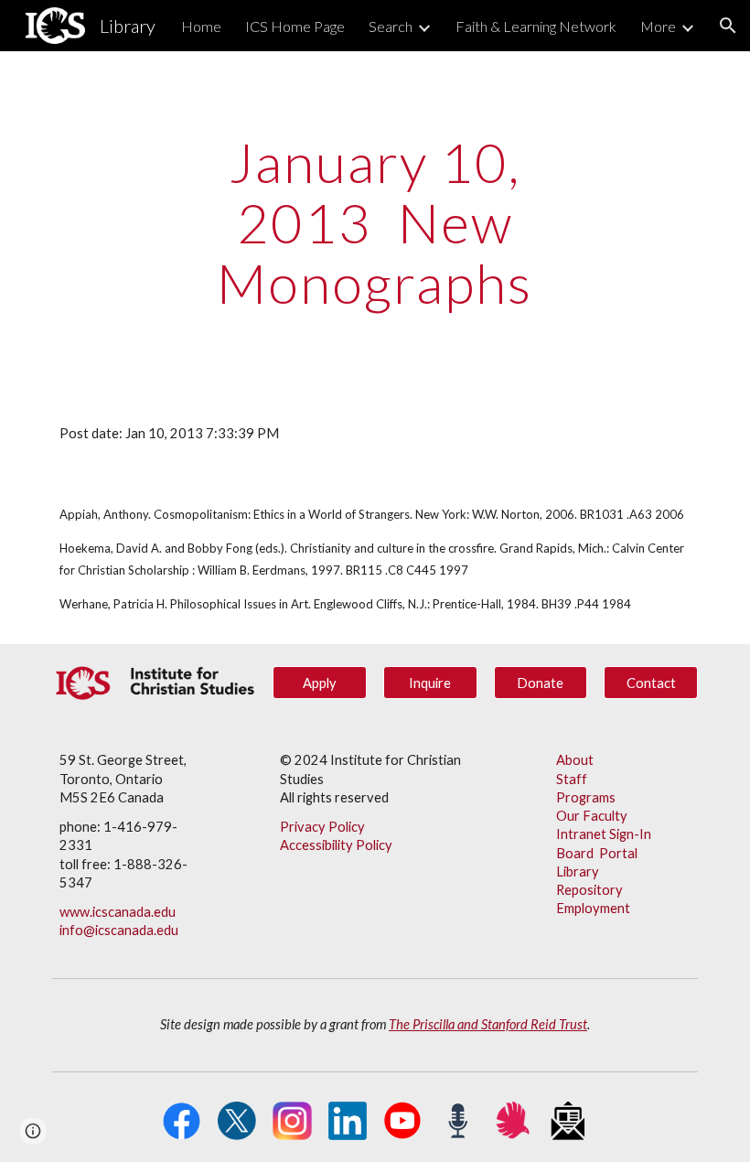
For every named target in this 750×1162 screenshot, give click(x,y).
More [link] (658, 26)
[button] (728, 26)
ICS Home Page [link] (295, 26)
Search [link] (390, 26)
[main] (375, 222)
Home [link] (201, 26)
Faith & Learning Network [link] (535, 26)
